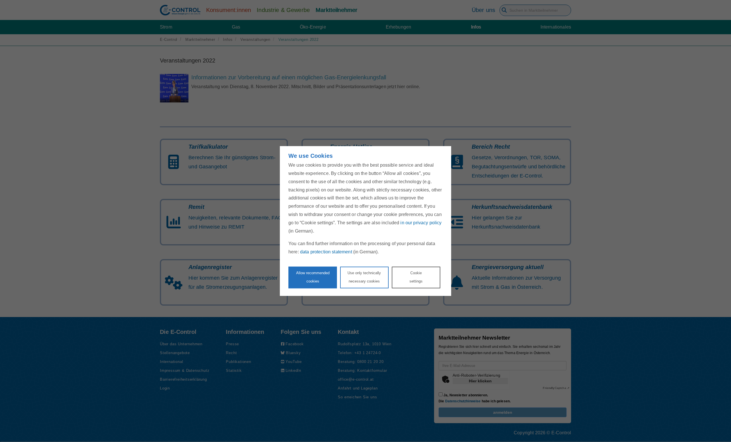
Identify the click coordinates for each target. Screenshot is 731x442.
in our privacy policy (420, 222)
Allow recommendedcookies (313, 277)
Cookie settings (416, 277)
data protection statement (326, 252)
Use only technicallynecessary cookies (364, 277)
